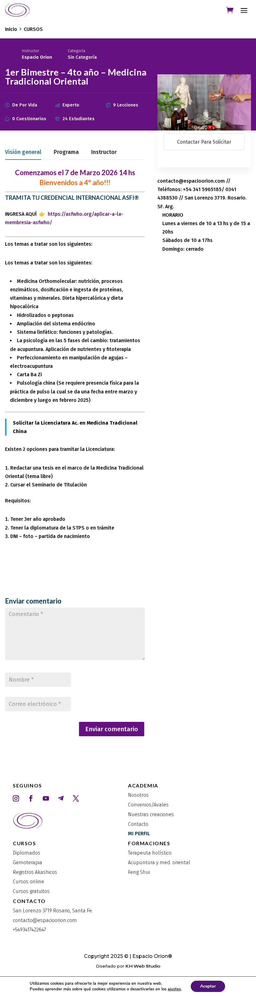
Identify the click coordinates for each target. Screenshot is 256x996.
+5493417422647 (29, 930)
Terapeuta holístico (149, 853)
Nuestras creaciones (151, 814)
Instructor (30, 50)
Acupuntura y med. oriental (159, 862)
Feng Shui (139, 872)
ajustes (174, 989)
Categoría (76, 50)
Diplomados (26, 853)
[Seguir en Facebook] (31, 798)
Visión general (23, 152)
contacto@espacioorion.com (45, 920)
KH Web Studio (143, 966)
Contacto (138, 824)
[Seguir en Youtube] (46, 798)
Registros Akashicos (35, 872)
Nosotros (138, 795)
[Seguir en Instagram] (16, 798)
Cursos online (28, 882)
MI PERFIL (139, 833)
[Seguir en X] (76, 798)
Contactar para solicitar (204, 142)
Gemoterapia (27, 862)
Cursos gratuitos (31, 891)
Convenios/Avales (148, 805)
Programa (66, 152)
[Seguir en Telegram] (61, 798)
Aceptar (208, 986)
